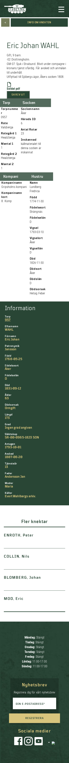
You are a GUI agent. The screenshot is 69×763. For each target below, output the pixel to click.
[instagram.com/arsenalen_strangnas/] (28, 742)
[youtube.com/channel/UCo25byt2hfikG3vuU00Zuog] (38, 742)
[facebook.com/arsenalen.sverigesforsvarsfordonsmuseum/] (19, 742)
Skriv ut (18, 94)
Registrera (34, 718)
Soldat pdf (13, 88)
